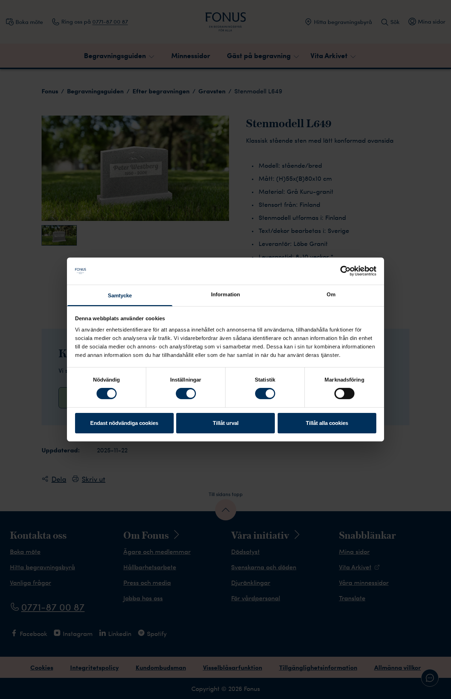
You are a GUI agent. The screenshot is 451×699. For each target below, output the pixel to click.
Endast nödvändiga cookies (124, 423)
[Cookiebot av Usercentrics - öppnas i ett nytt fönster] (345, 271)
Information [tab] (225, 294)
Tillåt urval (226, 423)
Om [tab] (331, 294)
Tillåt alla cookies (327, 423)
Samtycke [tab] (120, 295)
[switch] (186, 393)
